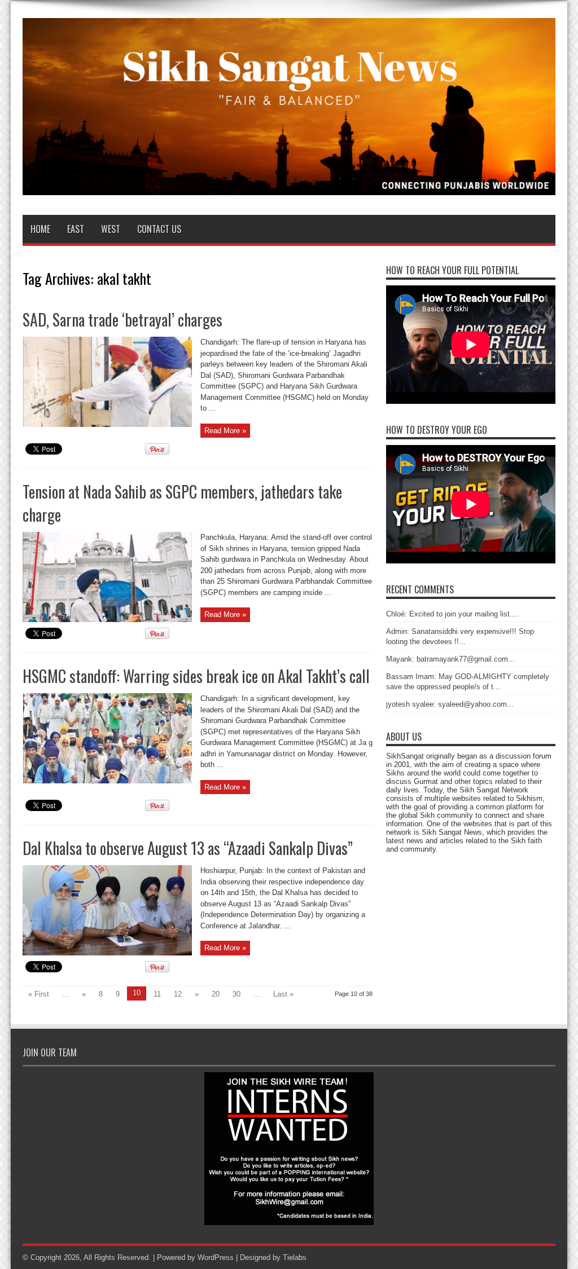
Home (40, 229)
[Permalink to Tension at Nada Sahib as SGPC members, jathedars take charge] (107, 619)
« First (38, 994)
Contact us (159, 229)
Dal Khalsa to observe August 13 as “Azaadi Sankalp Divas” (188, 848)
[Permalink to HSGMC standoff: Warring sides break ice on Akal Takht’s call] (107, 781)
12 (178, 994)
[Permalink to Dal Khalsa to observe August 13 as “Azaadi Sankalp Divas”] (107, 953)
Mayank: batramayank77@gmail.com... (450, 659)
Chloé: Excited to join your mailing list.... (452, 614)
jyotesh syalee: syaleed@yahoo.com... (450, 704)
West (110, 229)
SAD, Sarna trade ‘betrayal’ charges (122, 319)
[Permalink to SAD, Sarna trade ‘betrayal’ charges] (107, 424)
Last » (283, 994)
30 (236, 994)
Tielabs (294, 1257)
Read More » (225, 430)
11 (157, 994)
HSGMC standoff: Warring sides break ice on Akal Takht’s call (196, 676)
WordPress (216, 1257)
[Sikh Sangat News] (289, 186)
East (75, 229)
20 (216, 994)
